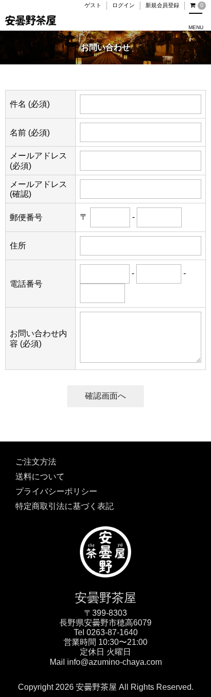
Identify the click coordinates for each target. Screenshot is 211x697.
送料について (40, 476)
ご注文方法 (35, 461)
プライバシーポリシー (56, 491)
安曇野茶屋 (105, 598)
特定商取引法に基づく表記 (64, 506)
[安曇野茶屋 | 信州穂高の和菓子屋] (105, 531)
